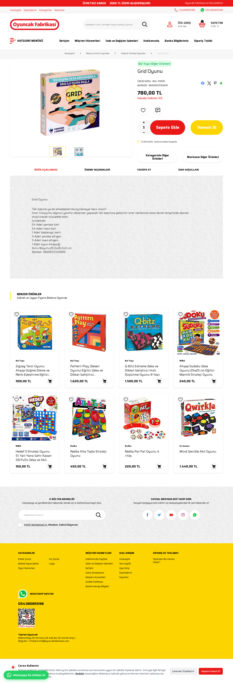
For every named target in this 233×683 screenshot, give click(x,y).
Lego (52, 563)
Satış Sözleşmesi (95, 573)
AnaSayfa (15, 10)
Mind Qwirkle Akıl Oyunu (197, 451)
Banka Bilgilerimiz (177, 41)
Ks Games (184, 446)
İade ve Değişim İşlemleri (122, 41)
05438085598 (214, 10)
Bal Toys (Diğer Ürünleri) (154, 63)
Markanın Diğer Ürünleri (203, 157)
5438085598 (187, 10)
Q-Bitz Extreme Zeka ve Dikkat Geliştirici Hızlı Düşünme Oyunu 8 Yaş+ (142, 370)
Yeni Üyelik (125, 563)
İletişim (64, 41)
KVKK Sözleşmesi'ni (35, 525)
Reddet (79, 674)
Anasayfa (70, 53)
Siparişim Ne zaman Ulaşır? (164, 560)
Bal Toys (20, 361)
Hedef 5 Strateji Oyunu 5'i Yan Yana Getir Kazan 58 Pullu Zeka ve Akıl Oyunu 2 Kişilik (34, 455)
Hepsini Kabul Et (210, 671)
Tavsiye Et (144, 170)
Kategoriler (45, 10)
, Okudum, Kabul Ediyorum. (51, 525)
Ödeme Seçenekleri (97, 170)
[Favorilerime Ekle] (16, 314)
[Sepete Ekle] (50, 381)
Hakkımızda (151, 41)
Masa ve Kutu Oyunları (97, 53)
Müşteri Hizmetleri (87, 41)
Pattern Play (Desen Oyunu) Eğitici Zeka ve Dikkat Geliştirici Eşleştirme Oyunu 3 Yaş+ (88, 370)
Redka (73, 446)
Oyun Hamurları (26, 568)
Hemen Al (206, 127)
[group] (71, 103)
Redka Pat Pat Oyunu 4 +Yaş (142, 453)
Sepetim (124, 577)
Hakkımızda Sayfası (96, 559)
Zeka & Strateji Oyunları (133, 53)
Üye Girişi (124, 568)
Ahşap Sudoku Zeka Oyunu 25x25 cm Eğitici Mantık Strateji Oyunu (196, 370)
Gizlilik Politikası (94, 582)
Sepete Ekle (167, 127)
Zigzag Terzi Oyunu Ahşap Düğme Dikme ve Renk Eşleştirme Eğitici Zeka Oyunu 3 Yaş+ (33, 370)
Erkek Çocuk (24, 559)
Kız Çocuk (54, 559)
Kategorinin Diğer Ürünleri (157, 157)
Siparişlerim (30, 10)
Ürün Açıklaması (45, 170)
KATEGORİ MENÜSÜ (30, 41)
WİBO (182, 361)
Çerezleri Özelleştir (183, 671)
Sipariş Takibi (203, 41)
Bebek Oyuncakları (28, 563)
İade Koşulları (188, 170)
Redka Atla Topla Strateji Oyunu (88, 453)
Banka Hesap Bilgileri (97, 586)
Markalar (60, 10)
